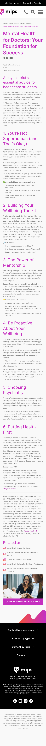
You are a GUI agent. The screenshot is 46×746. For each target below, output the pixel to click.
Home (5, 23)
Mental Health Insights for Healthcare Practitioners (25, 564)
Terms (20, 729)
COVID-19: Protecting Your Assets (19, 560)
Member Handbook (30, 531)
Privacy (25, 729)
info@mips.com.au (9, 489)
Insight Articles (13, 23)
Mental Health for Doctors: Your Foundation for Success (20, 26)
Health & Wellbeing (25, 23)
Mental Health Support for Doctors (19, 548)
